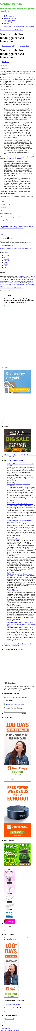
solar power (26, 278)
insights (30, 281)
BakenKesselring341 (8, 46)
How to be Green (9, 17)
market (2, 283)
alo (15, 276)
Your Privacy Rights (10, 20)
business (23, 279)
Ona (6, 283)
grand (26, 281)
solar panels (18, 278)
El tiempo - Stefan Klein (14, 606)
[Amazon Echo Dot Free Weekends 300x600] (17, 836)
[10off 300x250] (17, 452)
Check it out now (9, 306)
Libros (20, 460)
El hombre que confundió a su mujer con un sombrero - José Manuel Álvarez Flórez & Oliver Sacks (21, 624)
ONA (6, 278)
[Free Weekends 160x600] (11, 997)
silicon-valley (12, 283)
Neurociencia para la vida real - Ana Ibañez (20, 504)
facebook (17, 281)
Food (1, 234)
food (22, 281)
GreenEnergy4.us (11, 3)
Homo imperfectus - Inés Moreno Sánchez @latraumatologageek (19, 521)
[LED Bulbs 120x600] (9, 923)
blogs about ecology (6, 213)
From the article (6, 89)
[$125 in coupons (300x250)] (17, 866)
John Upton (5, 62)
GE (2, 278)
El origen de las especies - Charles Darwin (19, 574)
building (18, 279)
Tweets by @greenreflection (12, 1004)
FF (30, 276)
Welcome (6, 23)
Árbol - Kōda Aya (12, 590)
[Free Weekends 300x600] (17, 775)
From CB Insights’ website (13, 158)
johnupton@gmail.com (6, 220)
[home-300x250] (17, 393)
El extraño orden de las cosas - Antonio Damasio (21, 557)
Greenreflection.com (10, 18)
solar (13, 278)
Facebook (3, 207)
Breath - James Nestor (13, 539)
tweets (2, 201)
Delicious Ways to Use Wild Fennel (11, 30)
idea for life (3, 65)
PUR (9, 278)
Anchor (19, 276)
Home (5, 15)
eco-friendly (25, 276)
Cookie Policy (8, 22)
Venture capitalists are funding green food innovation (15, 248)
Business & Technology (17, 228)
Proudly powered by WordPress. (9, 1030)
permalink (31, 283)
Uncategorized (4, 279)
